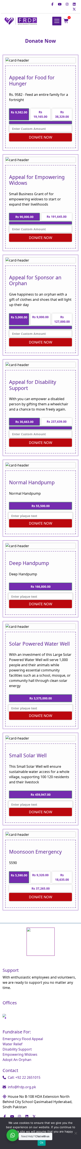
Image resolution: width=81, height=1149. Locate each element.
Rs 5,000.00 (19, 317)
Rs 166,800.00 (41, 586)
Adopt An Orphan (17, 1059)
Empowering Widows (20, 1054)
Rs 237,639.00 (57, 421)
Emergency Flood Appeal (23, 1038)
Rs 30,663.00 (24, 422)
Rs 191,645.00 (57, 216)
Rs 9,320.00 (40, 875)
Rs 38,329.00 (62, 114)
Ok (42, 1142)
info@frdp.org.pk (22, 1087)
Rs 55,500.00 (41, 506)
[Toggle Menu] (56, 21)
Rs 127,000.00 (62, 319)
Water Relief (12, 1044)
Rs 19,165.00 (40, 114)
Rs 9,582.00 (19, 112)
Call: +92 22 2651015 (24, 1077)
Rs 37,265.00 (41, 888)
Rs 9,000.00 (40, 317)
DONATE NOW (40, 137)
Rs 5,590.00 (19, 875)
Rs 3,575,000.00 (40, 698)
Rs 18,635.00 (62, 877)
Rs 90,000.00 (24, 217)
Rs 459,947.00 (41, 794)
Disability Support (17, 1049)
